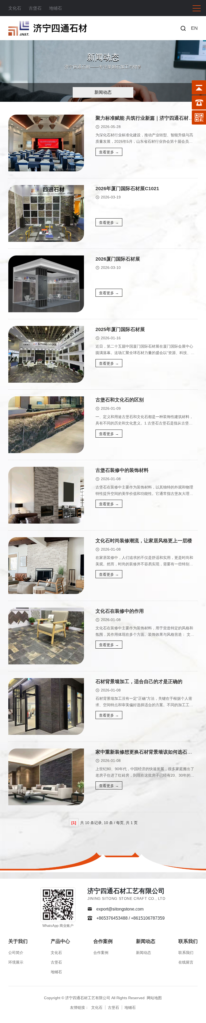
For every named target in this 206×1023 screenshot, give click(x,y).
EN (194, 28)
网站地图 (154, 998)
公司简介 (15, 952)
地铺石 (55, 8)
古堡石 (35, 8)
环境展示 (15, 962)
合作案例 (103, 941)
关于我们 (18, 941)
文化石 (14, 8)
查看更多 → (109, 152)
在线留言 (185, 962)
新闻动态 (103, 92)
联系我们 (188, 941)
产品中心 (60, 941)
